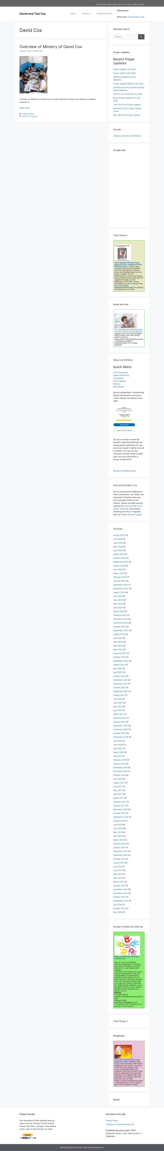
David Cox (26, 116)
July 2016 (117, 825)
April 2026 (117, 550)
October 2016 (119, 813)
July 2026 (117, 539)
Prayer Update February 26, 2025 (128, 84)
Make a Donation (138, 4)
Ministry (116, 384)
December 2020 (120, 726)
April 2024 (117, 607)
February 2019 (119, 760)
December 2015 (120, 851)
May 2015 (117, 874)
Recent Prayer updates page (106, 4)
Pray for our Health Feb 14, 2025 (127, 94)
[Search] (141, 37)
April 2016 (117, 836)
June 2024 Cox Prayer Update (126, 104)
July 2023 (117, 638)
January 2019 (119, 764)
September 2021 (120, 691)
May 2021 (117, 706)
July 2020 (117, 741)
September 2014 (120, 901)
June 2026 (118, 543)
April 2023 (117, 649)
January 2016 (119, 847)
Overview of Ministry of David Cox (51, 46)
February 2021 (119, 718)
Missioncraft (118, 387)
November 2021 (120, 684)
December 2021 (120, 680)
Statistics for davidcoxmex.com (120, 1124)
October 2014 (119, 897)
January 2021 (119, 722)
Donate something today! (124, 471)
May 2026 (117, 547)
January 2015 (119, 885)
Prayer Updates (28, 114)
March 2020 (118, 752)
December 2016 (120, 809)
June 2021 (117, 703)
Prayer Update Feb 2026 (124, 73)
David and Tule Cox (33, 13)
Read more (24, 108)
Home (72, 14)
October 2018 (119, 775)
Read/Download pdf (123, 287)
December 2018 (120, 767)
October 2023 (119, 627)
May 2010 (117, 912)
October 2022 (119, 657)
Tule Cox (34, 116)
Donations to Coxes (104, 14)
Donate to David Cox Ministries (127, 136)
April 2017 (117, 794)
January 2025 (119, 581)
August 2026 (119, 535)
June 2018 (117, 779)
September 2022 (120, 661)
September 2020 (120, 737)
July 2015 (117, 866)
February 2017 (119, 802)
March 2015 (118, 882)
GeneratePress (98, 1147)
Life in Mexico (119, 381)
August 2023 (119, 634)
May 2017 (117, 790)
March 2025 (118, 573)
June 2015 (117, 870)
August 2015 (119, 863)
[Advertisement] (128, 188)
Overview (86, 14)
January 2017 (119, 805)
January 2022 (119, 676)
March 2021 (118, 714)
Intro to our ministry (124, 4)
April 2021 (117, 710)
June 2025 (118, 569)
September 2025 (120, 562)
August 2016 (119, 821)
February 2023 (119, 653)
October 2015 (119, 859)
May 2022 (117, 668)
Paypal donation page (131, 514)
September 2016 (120, 817)
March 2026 (118, 554)
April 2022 (117, 672)
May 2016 (117, 832)
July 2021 (117, 699)
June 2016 (118, 828)
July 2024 (117, 596)
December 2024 (120, 585)
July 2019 (117, 756)
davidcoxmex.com (136, 17)
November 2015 (120, 855)
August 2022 (119, 665)
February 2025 (119, 577)
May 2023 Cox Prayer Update (126, 115)
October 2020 (119, 733)
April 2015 (117, 878)
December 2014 (120, 889)
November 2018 (120, 771)
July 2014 (117, 904)
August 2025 (119, 566)
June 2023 (118, 642)
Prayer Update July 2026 (124, 69)
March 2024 (118, 611)
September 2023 (120, 630)
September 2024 (120, 588)
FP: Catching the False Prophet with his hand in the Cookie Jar (128, 330)
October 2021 (119, 687)
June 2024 (118, 600)
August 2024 (119, 592)
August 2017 (119, 783)
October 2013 (119, 908)
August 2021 (119, 695)
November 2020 (120, 729)
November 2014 (120, 893)
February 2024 (119, 615)
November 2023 (120, 623)
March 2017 (118, 798)
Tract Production (120, 372)
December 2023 (120, 619)
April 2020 (117, 748)
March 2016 (118, 840)
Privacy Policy (112, 1120)
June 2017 (117, 786)
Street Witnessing (121, 375)
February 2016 (119, 844)
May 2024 (117, 604)
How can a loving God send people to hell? (127, 1061)
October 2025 (119, 558)
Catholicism (118, 378)
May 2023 (117, 646)
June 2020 (118, 745)
